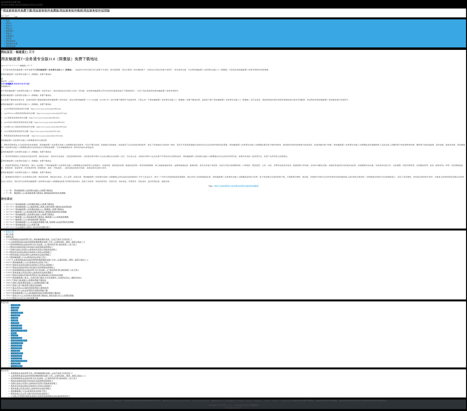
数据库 (15, 315)
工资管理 (16, 358)
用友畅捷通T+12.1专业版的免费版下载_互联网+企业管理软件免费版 (44, 222)
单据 (14, 318)
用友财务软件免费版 (181, 401)
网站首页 (7, 51)
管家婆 (9, 38)
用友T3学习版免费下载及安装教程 (27, 285)
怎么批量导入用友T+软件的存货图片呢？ (33, 227)
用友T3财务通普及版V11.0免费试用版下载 (31, 283)
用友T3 (9, 26)
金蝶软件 (10, 36)
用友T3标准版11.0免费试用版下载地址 (29, 280)
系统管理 (16, 338)
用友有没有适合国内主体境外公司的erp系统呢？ (31, 252)
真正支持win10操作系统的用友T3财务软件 (31, 288)
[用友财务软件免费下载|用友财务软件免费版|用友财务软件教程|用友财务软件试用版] (55, 10)
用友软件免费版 (8, 5)
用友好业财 (11, 46)
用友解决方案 (12, 43)
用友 (15, 308)
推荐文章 (10, 237)
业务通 (234, 186)
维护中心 (16, 348)
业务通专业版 (243, 186)
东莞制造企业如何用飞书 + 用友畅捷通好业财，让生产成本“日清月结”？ (41, 239)
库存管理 (16, 356)
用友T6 (9, 33)
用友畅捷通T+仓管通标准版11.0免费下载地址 (34, 204)
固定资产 (17, 313)
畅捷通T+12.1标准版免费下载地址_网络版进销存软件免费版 (40, 193)
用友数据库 (11, 41)
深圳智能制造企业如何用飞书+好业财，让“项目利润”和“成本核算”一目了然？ (43, 244)
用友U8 (9, 28)
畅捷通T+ (10, 31)
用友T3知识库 (19, 331)
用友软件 (247, 405)
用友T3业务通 (220, 186)
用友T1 (9, 23)
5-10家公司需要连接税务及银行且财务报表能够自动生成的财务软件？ (41, 396)
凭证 (14, 310)
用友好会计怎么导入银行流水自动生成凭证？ (30, 394)
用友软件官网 (223, 401)
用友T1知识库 (19, 340)
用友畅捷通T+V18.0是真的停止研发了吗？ (28, 257)
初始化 (15, 351)
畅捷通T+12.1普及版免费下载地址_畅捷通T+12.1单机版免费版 (42, 217)
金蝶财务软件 (286, 401)
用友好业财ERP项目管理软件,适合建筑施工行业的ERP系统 (38, 275)
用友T (228, 186)
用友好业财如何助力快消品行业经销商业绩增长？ (31, 247)
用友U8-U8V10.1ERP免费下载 (25, 298)
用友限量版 (254, 186)
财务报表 (16, 326)
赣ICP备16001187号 (233, 408)
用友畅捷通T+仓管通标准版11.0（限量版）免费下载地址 (39, 209)
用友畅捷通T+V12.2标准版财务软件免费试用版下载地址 (37, 293)
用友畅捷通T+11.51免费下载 (27, 225)
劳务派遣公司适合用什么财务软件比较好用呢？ (30, 255)
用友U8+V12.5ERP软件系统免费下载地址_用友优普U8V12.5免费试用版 (43, 295)
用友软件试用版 (36, 5)
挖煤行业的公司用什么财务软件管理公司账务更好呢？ (33, 249)
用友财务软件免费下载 (106, 401)
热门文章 (10, 234)
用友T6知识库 (19, 361)
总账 (15, 323)
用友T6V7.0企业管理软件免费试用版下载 (30, 290)
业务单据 (17, 343)
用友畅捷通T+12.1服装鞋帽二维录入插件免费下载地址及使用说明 (43, 207)
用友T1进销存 (238, 401)
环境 (14, 335)
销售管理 (17, 353)
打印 (14, 320)
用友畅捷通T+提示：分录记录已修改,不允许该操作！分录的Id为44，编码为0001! (47, 278)
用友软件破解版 (22, 5)
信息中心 (16, 346)
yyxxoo (230, 405)
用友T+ (16, 363)
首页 (8, 20)
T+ (14, 333)
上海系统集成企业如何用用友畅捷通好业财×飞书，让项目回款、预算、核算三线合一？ (47, 242)
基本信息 (16, 328)
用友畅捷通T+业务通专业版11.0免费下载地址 (33, 190)
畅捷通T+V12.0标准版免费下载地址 (30, 219)
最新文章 (10, 232)
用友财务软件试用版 (200, 401)
